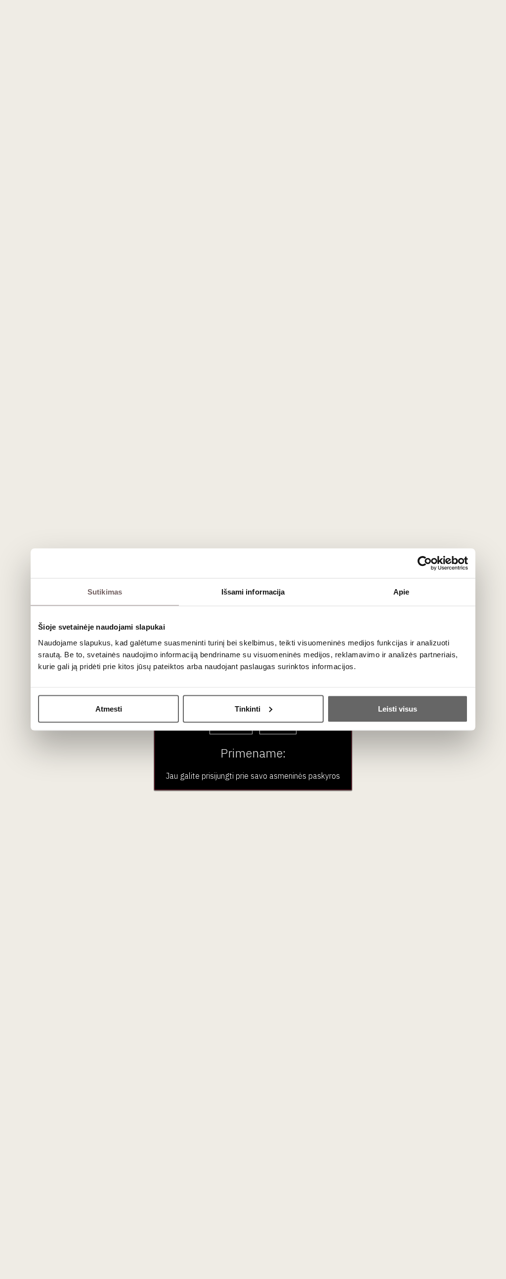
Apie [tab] (401, 592)
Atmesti (108, 708)
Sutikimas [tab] (104, 592)
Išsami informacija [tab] (253, 592)
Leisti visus (397, 708)
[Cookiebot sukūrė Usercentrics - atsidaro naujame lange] (424, 563)
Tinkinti (247, 708)
